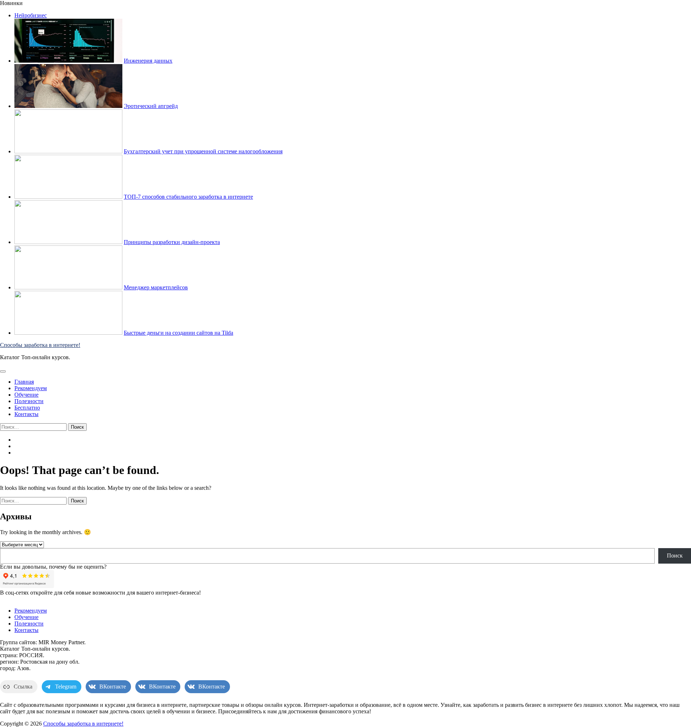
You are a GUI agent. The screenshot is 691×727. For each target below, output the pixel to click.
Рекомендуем (30, 388)
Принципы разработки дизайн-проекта (172, 242)
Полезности (29, 401)
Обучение (26, 395)
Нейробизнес (30, 15)
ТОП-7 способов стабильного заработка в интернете (188, 197)
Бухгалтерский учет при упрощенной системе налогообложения (203, 151)
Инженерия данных (148, 61)
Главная (24, 382)
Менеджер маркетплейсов (156, 287)
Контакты (26, 414)
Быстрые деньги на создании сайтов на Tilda (178, 333)
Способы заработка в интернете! (40, 345)
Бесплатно (27, 408)
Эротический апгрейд (151, 106)
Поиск (675, 555)
